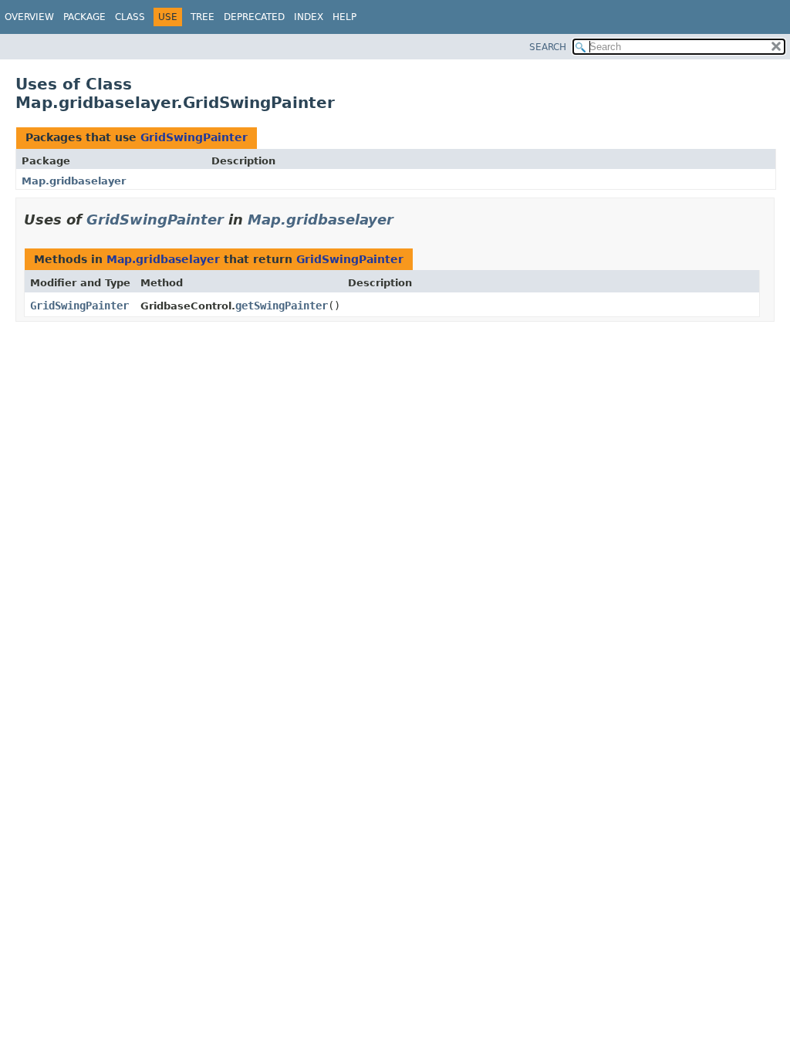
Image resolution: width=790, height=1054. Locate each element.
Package (84, 17)
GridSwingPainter (194, 137)
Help (344, 17)
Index (308, 17)
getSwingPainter (281, 305)
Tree (202, 17)
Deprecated (254, 17)
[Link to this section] (404, 219)
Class (130, 17)
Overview (29, 17)
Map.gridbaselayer (74, 181)
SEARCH (547, 47)
